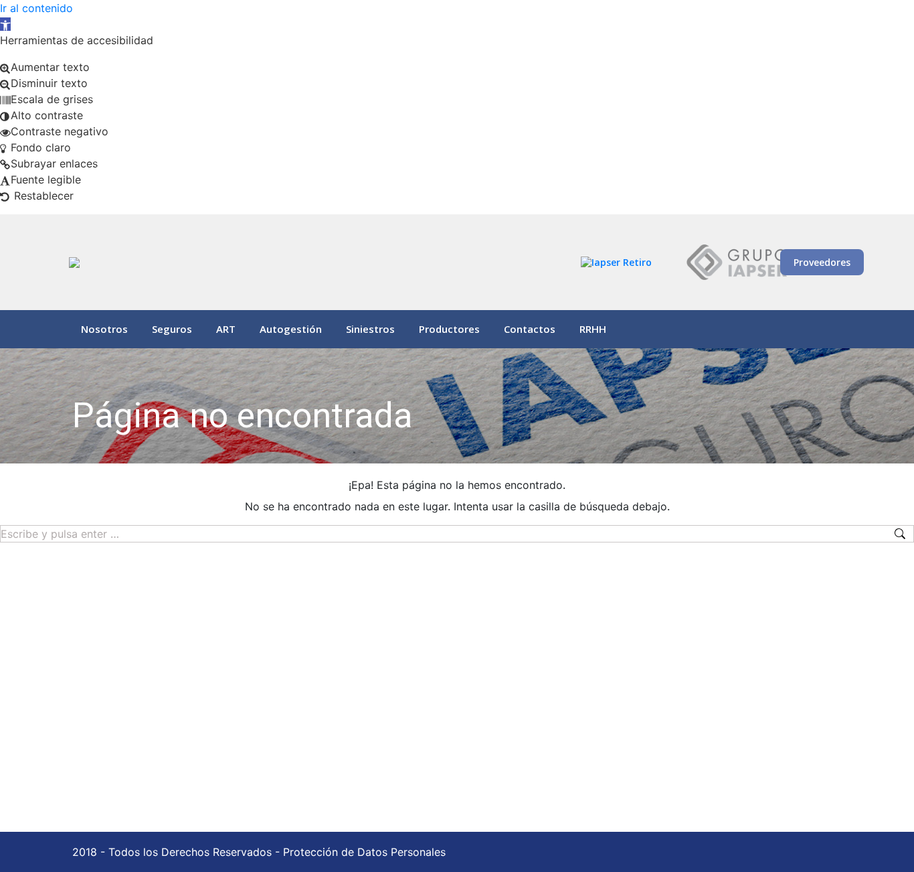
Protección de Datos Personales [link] (364, 852)
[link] (5, 24)
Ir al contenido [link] (36, 8)
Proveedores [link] (822, 262)
